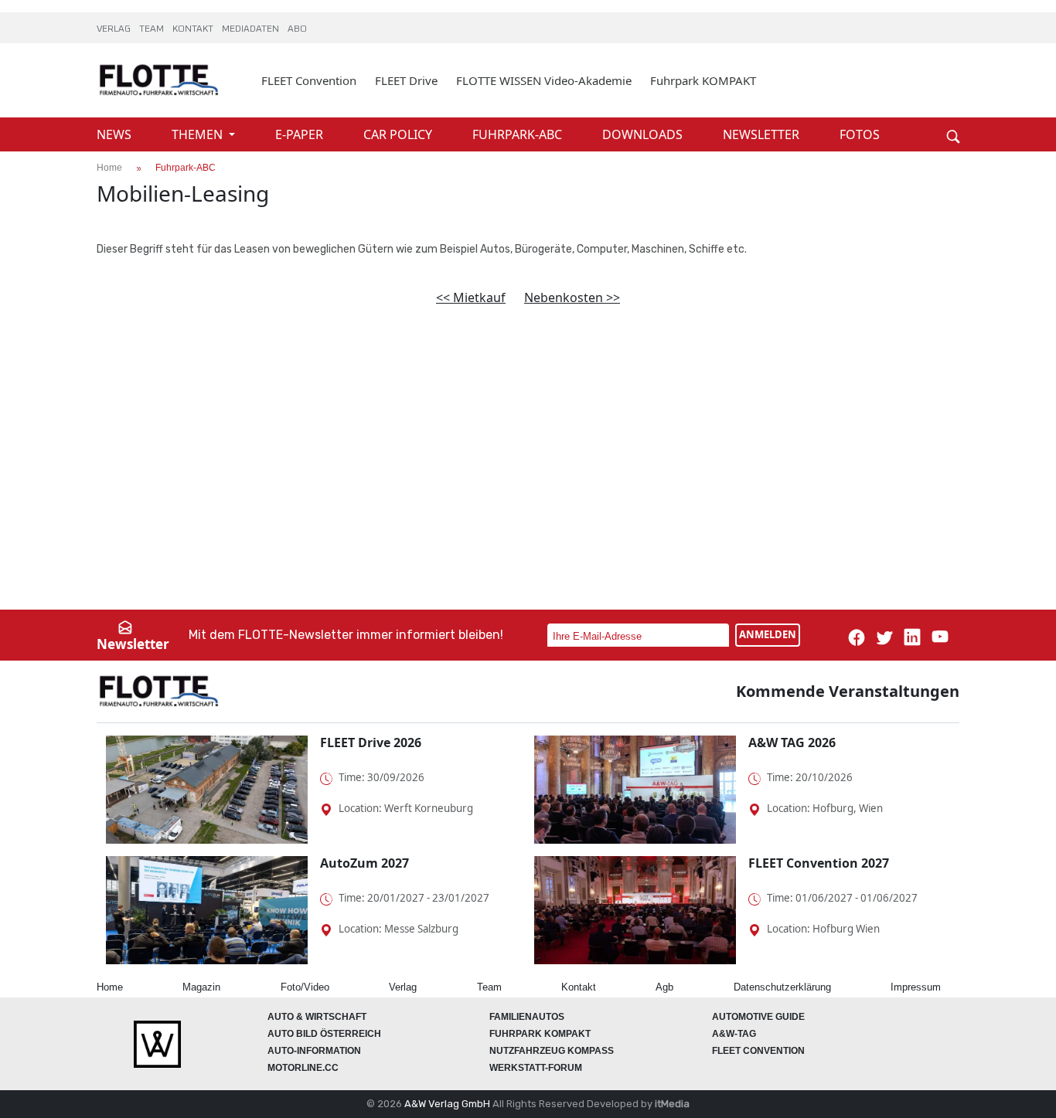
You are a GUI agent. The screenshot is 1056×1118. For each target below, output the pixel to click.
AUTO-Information (314, 1050)
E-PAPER (300, 134)
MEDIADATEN (251, 29)
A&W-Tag (734, 1033)
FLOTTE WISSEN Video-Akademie (544, 80)
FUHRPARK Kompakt (540, 1033)
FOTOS (860, 134)
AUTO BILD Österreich (324, 1033)
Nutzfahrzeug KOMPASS (551, 1050)
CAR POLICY (399, 134)
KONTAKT (194, 29)
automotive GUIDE (758, 1016)
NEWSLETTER (762, 134)
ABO (297, 29)
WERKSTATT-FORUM (535, 1067)
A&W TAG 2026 (792, 742)
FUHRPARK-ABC (518, 134)
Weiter (930, 109)
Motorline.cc (303, 1067)
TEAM (152, 29)
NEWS (116, 134)
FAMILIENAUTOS (526, 1016)
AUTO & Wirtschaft (316, 1016)
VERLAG (115, 29)
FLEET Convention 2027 (818, 863)
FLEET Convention (308, 80)
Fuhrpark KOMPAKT (703, 80)
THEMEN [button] (199, 134)
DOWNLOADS (644, 134)
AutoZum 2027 (364, 863)
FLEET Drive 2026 (370, 742)
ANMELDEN (767, 634)
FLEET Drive (406, 80)
